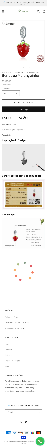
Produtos (9, 349)
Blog (7, 366)
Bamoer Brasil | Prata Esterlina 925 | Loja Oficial (21, 441)
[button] (3, 11)
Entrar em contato (12, 361)
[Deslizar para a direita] (29, 67)
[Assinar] (39, 412)
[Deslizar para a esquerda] (18, 67)
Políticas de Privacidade (14, 328)
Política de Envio (11, 317)
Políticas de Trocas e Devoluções (18, 323)
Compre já (23, 109)
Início (7, 344)
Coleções (8, 355)
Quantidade (6, 88)
